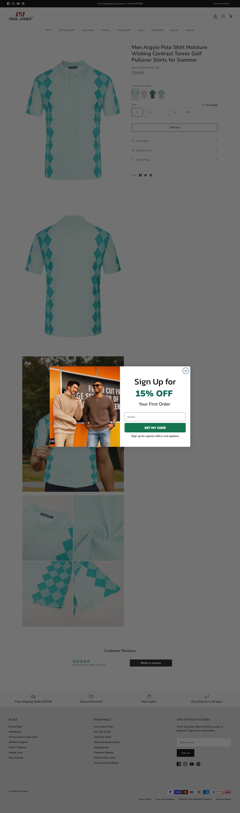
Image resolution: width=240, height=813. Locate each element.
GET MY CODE (155, 427)
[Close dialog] (186, 371)
